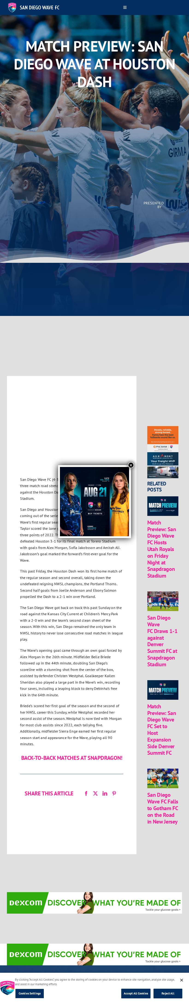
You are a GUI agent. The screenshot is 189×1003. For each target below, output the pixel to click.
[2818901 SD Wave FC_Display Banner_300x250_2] (162, 429)
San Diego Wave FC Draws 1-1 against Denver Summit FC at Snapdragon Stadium (162, 641)
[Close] (182, 980)
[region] (94, 988)
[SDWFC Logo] (34, 4)
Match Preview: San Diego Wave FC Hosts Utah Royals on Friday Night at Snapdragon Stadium (161, 549)
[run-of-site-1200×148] (94, 895)
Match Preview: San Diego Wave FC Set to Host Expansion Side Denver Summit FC (161, 730)
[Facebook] (86, 793)
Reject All (168, 993)
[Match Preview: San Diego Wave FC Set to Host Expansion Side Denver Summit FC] (162, 690)
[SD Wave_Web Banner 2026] (162, 455)
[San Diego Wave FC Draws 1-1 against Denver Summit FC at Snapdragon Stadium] (162, 601)
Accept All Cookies (136, 993)
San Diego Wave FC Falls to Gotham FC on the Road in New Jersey (162, 808)
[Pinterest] (114, 793)
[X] (95, 793)
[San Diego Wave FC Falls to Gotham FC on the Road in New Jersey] (162, 778)
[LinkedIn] (104, 793)
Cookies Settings (30, 993)
